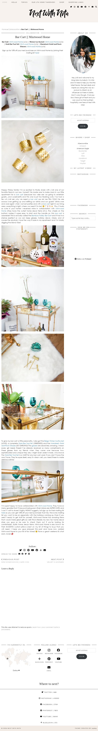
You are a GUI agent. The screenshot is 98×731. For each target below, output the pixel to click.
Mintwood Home (16, 42)
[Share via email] (19, 554)
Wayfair (83, 163)
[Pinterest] (78, 7)
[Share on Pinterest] (29, 554)
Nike (82, 156)
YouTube (50, 716)
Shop (62, 2)
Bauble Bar (83, 151)
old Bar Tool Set (12, 455)
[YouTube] (82, 7)
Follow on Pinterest (83, 259)
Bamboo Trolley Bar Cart (42, 215)
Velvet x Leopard (55, 560)
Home (4, 2)
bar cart (19, 194)
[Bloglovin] (89, 7)
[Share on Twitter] (25, 554)
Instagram (50, 698)
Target (82, 161)
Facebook (50, 704)
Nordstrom (83, 158)
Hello (14, 2)
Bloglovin (49, 722)
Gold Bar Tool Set (26, 443)
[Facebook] (86, 7)
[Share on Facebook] (22, 554)
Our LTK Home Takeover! (43, 2)
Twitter (50, 692)
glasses (34, 446)
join (83, 126)
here (37, 53)
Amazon (83, 146)
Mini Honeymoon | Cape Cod (15, 560)
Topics (24, 2)
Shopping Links (76, 2)
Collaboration (14, 29)
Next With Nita (49, 13)
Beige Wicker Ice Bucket (54, 441)
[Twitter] (71, 7)
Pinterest (50, 710)
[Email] (93, 7)
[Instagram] (75, 7)
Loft (83, 153)
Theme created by (86, 728)
